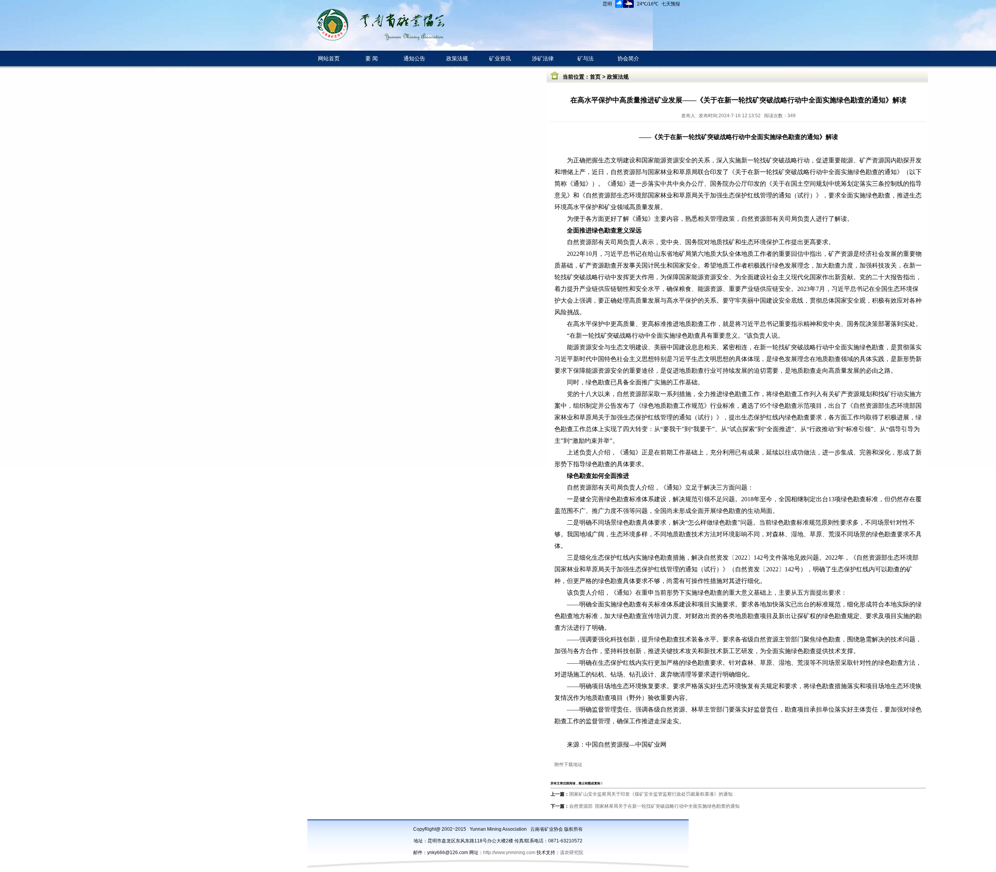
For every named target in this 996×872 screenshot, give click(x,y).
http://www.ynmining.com (510, 852)
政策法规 (618, 77)
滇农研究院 (571, 852)
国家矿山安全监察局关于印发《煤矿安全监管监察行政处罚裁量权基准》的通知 (651, 794)
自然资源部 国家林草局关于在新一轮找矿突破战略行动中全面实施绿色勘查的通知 (654, 806)
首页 (595, 77)
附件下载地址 (568, 764)
